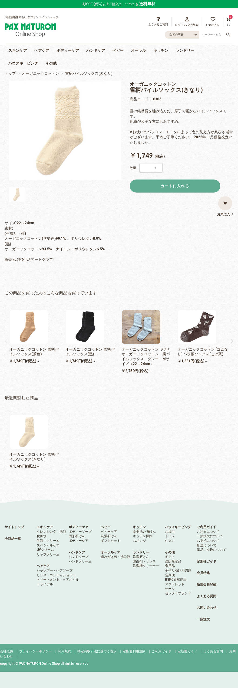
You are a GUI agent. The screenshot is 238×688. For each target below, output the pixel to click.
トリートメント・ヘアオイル (58, 579)
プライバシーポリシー (35, 651)
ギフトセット (110, 540)
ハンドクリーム (80, 561)
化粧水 (41, 536)
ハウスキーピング (23, 63)
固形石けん (77, 536)
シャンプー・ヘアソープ (55, 570)
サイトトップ (14, 527)
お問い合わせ (206, 607)
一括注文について (210, 536)
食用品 (170, 566)
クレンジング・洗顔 (51, 531)
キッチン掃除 (142, 536)
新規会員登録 (206, 584)
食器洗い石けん (144, 531)
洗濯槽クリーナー (146, 566)
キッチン (160, 50)
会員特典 (203, 573)
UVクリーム (45, 550)
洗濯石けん (109, 536)
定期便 (170, 575)
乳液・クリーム (48, 540)
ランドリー (185, 50)
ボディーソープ (80, 531)
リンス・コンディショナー (56, 575)
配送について (206, 545)
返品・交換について (211, 550)
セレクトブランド (178, 593)
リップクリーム (48, 554)
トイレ (170, 536)
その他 (51, 63)
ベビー (118, 50)
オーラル (138, 50)
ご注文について (208, 531)
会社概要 (6, 651)
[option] (65, 130)
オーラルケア (110, 552)
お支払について (208, 540)
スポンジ (139, 540)
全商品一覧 (13, 538)
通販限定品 (173, 561)
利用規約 (64, 651)
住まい (170, 540)
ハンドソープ (78, 557)
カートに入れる (175, 186)
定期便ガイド (206, 561)
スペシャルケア (48, 545)
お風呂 (170, 531)
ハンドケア (95, 50)
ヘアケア (41, 50)
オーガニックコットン (40, 73)
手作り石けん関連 (178, 570)
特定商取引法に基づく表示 (96, 651)
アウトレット (175, 584)
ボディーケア (68, 50)
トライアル (45, 584)
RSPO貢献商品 (176, 579)
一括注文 (203, 619)
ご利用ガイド (206, 527)
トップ (10, 73)
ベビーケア (109, 531)
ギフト (170, 557)
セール (170, 588)
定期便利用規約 (134, 651)
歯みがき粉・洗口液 (115, 557)
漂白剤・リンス (144, 561)
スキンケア (17, 50)
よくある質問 (206, 596)
